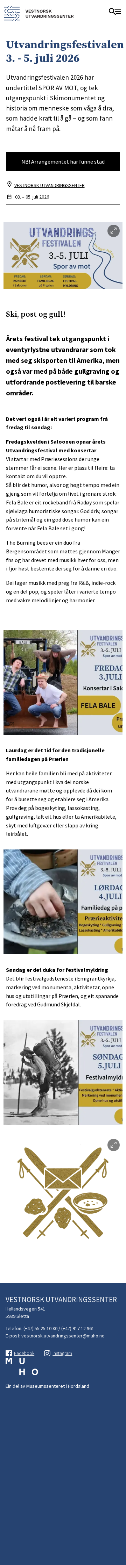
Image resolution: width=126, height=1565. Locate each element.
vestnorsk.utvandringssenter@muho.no (63, 1336)
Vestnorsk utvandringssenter (49, 185)
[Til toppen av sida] (117, 1531)
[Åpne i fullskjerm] (113, 231)
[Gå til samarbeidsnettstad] (22, 1370)
